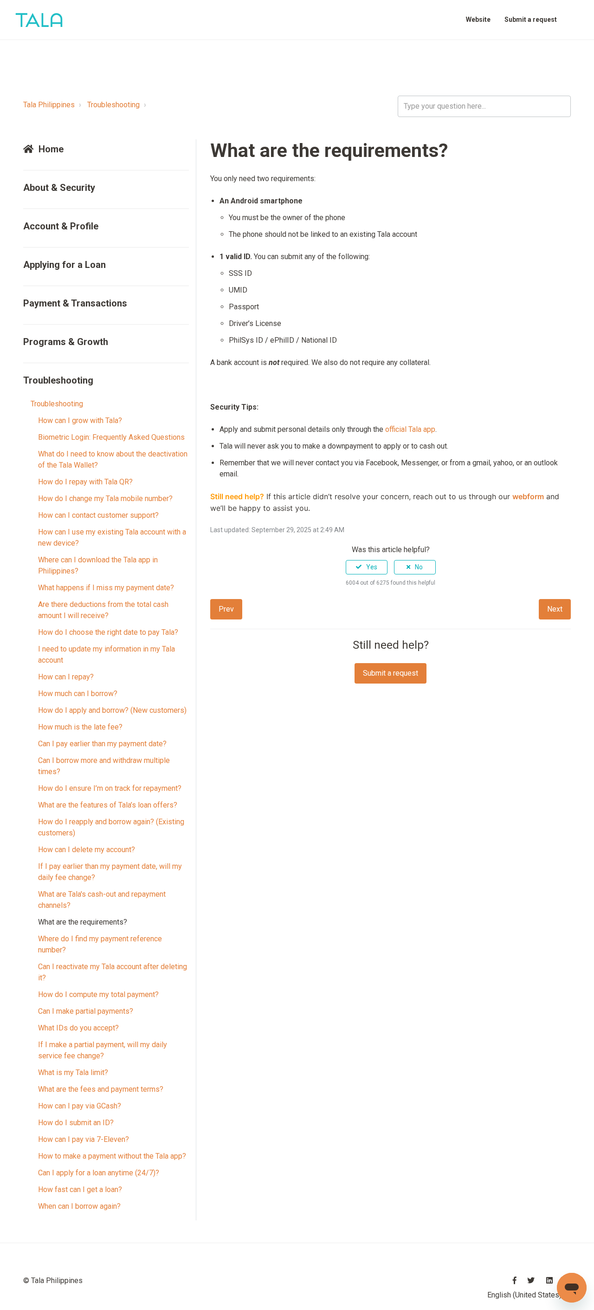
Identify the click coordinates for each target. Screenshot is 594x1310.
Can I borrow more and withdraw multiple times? (104, 766)
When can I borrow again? (79, 1206)
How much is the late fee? (80, 727)
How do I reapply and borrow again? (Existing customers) (111, 827)
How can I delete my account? (86, 849)
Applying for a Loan (64, 264)
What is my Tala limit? (73, 1072)
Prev (226, 609)
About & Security (59, 187)
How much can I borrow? (77, 693)
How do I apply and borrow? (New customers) (112, 710)
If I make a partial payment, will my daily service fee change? (102, 1050)
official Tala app (410, 429)
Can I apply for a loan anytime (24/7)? (98, 1172)
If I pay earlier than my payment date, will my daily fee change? (110, 872)
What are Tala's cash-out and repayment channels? (102, 900)
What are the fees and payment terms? (100, 1089)
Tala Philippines (49, 104)
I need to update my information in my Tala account (106, 655)
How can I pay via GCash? (79, 1105)
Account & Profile (60, 226)
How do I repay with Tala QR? (85, 481)
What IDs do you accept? (78, 1027)
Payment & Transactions (75, 303)
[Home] (39, 20)
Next (554, 609)
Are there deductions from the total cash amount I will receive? (103, 610)
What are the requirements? (82, 922)
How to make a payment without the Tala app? (112, 1156)
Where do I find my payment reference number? (100, 944)
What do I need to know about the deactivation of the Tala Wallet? (112, 459)
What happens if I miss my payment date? (106, 587)
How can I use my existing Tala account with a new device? (112, 537)
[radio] (366, 567)
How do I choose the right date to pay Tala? (108, 632)
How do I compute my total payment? (98, 994)
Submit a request (530, 19)
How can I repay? (66, 676)
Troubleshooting (113, 104)
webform (528, 496)
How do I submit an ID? (76, 1122)
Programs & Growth (65, 341)
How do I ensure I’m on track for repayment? (109, 788)
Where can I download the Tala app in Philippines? (98, 565)
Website (478, 19)
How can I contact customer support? (98, 515)
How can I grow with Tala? (80, 420)
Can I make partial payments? (85, 1011)
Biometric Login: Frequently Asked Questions (111, 437)
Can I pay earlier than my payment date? (102, 743)
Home (51, 149)
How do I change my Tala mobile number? (105, 498)
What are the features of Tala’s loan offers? (107, 805)
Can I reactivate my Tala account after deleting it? (112, 972)
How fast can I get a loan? (80, 1189)
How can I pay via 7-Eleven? (83, 1139)
